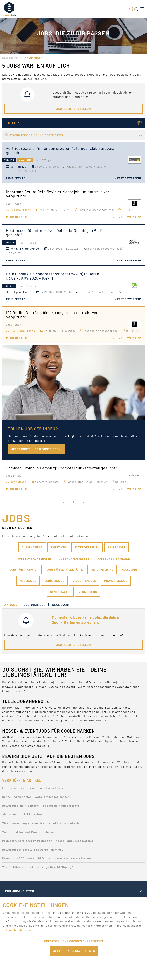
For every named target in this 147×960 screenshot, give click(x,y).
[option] (73, 789)
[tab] (11, 604)
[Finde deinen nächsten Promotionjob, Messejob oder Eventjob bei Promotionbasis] (9, 9)
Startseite (10, 58)
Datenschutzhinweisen (19, 929)
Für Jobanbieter (19, 891)
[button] (130, 9)
